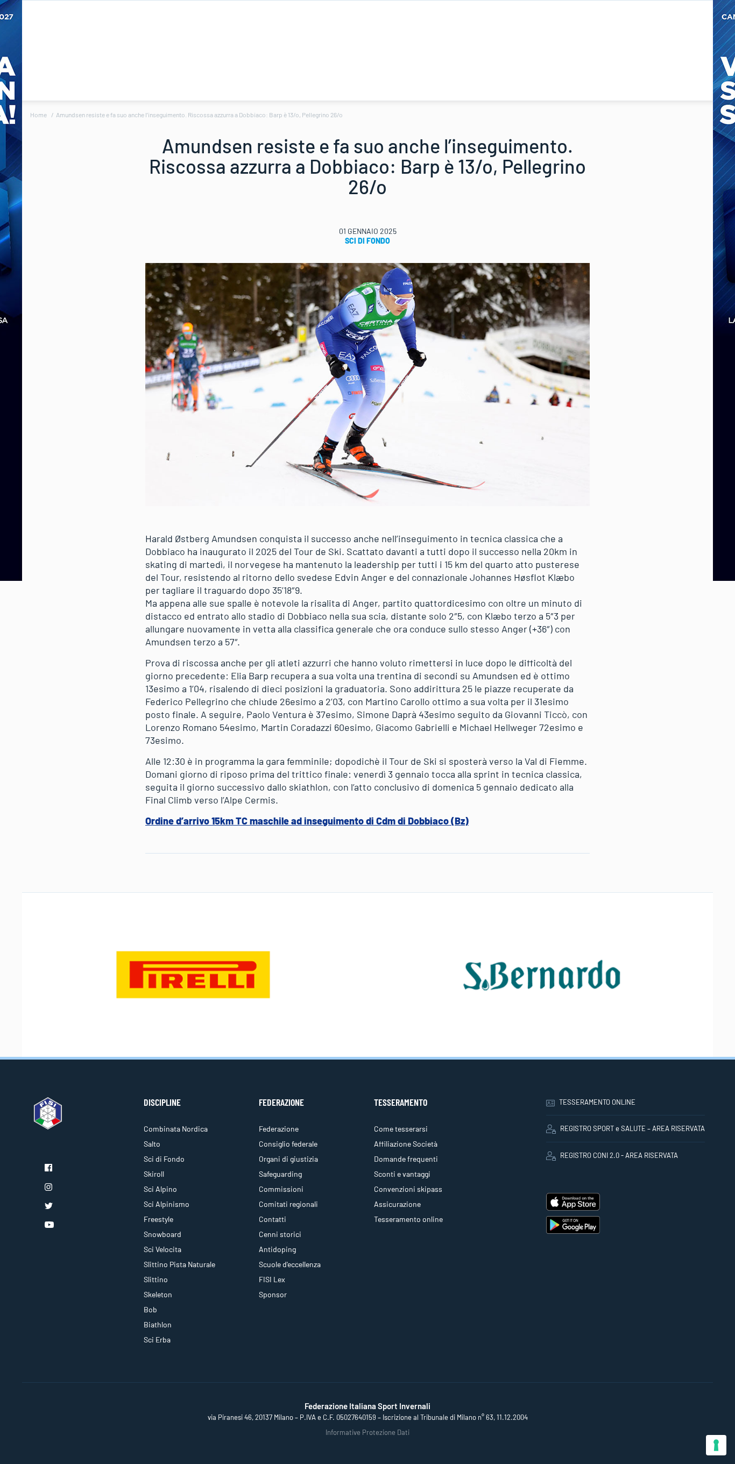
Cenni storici (280, 1234)
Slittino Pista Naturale (179, 1264)
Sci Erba (157, 1339)
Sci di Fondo (367, 240)
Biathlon (158, 1324)
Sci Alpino (160, 1188)
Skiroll (154, 1173)
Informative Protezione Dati (367, 1432)
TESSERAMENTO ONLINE (597, 1102)
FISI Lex (272, 1279)
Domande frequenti (406, 1158)
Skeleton (158, 1294)
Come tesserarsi (401, 1128)
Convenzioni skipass (408, 1188)
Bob (150, 1309)
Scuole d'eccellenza (290, 1264)
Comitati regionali (288, 1204)
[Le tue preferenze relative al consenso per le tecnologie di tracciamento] (716, 1445)
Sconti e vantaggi (402, 1173)
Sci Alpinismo (166, 1204)
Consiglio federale (288, 1143)
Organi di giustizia (288, 1158)
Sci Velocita (162, 1249)
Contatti (272, 1219)
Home (38, 114)
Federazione (279, 1128)
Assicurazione (397, 1204)
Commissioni (281, 1188)
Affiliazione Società (405, 1143)
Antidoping (277, 1249)
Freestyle (158, 1219)
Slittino (156, 1279)
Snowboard (162, 1234)
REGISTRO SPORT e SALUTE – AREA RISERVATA (632, 1128)
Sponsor (273, 1294)
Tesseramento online (408, 1219)
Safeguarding (280, 1173)
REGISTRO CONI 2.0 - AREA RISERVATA (619, 1155)
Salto (152, 1143)
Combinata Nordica (176, 1128)
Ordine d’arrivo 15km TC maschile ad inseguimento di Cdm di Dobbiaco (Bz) (307, 821)
